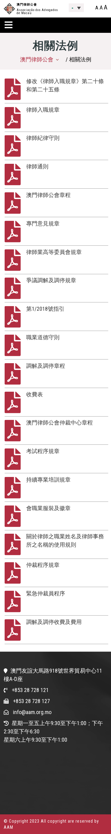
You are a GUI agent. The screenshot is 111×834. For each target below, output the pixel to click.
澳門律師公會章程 (48, 195)
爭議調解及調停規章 (51, 280)
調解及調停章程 (45, 366)
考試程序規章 (43, 451)
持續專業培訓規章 (48, 479)
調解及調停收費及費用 (54, 622)
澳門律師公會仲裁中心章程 (59, 422)
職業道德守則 (43, 337)
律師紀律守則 (43, 138)
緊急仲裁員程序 (45, 593)
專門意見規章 (43, 223)
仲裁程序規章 (43, 565)
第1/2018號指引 (45, 309)
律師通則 (37, 166)
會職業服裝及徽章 (48, 508)
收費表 (34, 394)
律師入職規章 (43, 109)
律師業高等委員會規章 (54, 252)
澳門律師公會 (27, 4)
